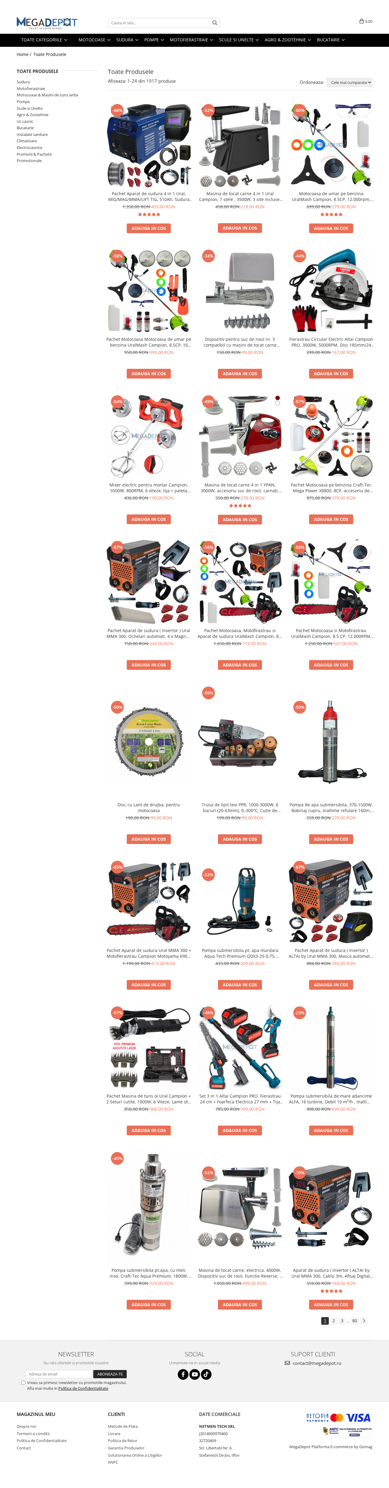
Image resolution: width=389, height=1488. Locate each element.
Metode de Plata (123, 1426)
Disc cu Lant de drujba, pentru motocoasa (149, 807)
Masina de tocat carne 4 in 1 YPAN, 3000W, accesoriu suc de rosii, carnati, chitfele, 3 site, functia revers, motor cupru (240, 487)
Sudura (23, 82)
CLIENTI (116, 1414)
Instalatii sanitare (32, 134)
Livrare (114, 1433)
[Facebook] (183, 1374)
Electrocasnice (29, 147)
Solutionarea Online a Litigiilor (135, 1455)
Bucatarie (25, 127)
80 (354, 1321)
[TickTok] (206, 1374)
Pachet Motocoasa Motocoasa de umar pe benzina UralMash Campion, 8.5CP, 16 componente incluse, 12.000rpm (148, 342)
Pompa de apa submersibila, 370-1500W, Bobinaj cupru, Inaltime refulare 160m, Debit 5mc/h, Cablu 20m (331, 807)
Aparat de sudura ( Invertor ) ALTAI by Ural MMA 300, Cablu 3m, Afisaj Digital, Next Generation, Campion (331, 1273)
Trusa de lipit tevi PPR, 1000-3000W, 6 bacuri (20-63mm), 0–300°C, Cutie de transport (240, 807)
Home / (25, 54)
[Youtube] (194, 1374)
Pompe (23, 101)
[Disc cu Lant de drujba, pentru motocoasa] (148, 741)
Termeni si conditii (33, 1433)
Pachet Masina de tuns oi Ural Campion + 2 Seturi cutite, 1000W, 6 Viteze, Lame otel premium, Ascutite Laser (148, 1099)
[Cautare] (214, 23)
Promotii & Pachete (34, 154)
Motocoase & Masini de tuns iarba (47, 95)
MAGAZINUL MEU (36, 1414)
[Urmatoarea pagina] (364, 1321)
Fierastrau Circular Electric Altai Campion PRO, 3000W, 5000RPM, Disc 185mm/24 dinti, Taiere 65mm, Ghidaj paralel (331, 342)
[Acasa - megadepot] (47, 23)
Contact (24, 1448)
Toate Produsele (49, 54)
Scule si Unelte (30, 108)
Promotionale (29, 160)
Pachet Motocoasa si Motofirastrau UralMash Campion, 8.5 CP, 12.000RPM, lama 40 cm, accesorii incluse (331, 633)
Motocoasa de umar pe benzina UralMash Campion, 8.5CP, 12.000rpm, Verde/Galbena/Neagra (331, 196)
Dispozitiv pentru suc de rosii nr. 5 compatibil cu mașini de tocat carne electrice (240, 342)
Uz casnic (25, 121)
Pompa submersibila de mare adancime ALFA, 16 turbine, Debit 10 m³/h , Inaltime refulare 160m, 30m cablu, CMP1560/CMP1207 (331, 1099)
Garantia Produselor (126, 1448)
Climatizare (27, 141)
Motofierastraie (31, 88)
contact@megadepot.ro (316, 1363)
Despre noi (26, 1426)
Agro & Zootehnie (32, 114)
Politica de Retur (122, 1440)
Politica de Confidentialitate (83, 1388)
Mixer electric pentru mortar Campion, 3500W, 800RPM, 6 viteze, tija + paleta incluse (148, 487)
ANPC (113, 1462)
